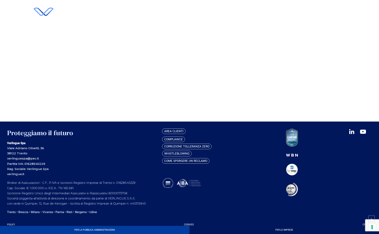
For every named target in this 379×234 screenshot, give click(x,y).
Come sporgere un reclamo (185, 161)
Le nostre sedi (345, 28)
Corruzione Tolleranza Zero (186, 146)
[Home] (93, 22)
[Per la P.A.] (95, 230)
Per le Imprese (345, 15)
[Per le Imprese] (284, 230)
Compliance (173, 139)
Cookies (189, 224)
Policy (11, 224)
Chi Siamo (341, 6)
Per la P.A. (342, 20)
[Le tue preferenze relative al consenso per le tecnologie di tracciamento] (372, 227)
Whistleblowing (177, 153)
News (338, 33)
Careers (340, 37)
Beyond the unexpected (353, 24)
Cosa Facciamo (345, 11)
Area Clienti (320, 6)
